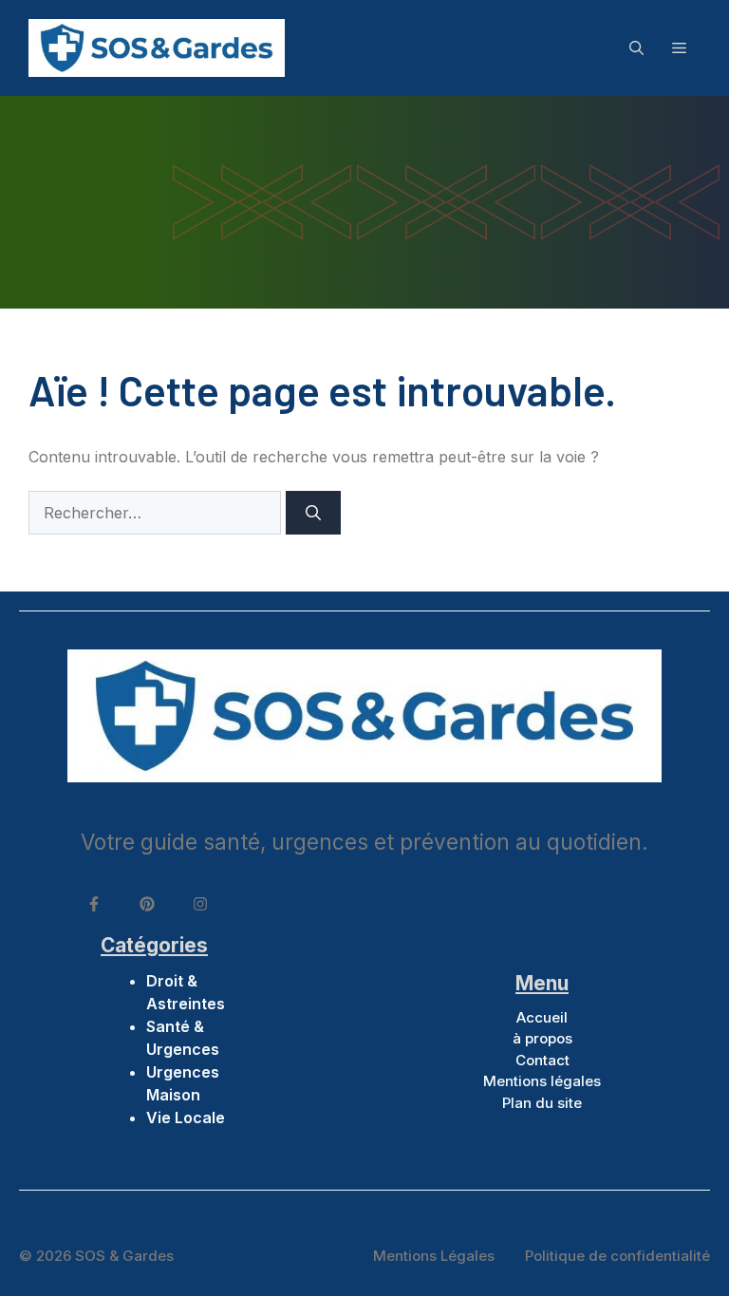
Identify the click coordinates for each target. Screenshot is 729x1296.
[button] (636, 47)
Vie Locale (185, 1117)
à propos (542, 1038)
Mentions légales (542, 1081)
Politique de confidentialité (617, 1256)
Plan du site (542, 1103)
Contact (542, 1060)
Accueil (542, 1017)
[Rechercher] (313, 513)
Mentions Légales (434, 1256)
